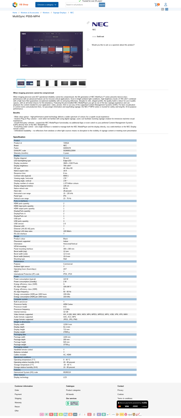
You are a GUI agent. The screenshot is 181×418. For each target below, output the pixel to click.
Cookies (121, 394)
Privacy (120, 390)
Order (17, 390)
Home (15, 13)
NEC (72, 13)
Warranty (18, 403)
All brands (70, 394)
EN (166, 9)
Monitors (46, 13)
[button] (88, 23)
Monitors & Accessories (30, 13)
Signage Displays (60, 13)
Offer (17, 411)
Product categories (73, 390)
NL (163, 9)
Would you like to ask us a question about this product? (113, 45)
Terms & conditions (125, 398)
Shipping (18, 398)
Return (17, 407)
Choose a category (45, 5)
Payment (18, 394)
